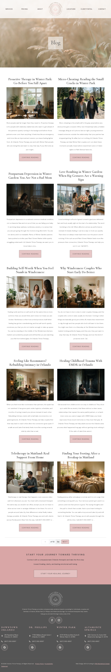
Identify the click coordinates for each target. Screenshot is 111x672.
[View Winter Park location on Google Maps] (60, 647)
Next (65, 542)
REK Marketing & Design (102, 664)
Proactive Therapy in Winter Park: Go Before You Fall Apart (30, 81)
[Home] (55, 9)
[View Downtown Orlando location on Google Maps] (4, 647)
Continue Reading (30, 157)
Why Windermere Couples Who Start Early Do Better (81, 270)
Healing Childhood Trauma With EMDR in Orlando (81, 363)
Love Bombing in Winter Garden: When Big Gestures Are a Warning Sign (81, 176)
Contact (102, 9)
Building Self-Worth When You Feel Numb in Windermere (30, 270)
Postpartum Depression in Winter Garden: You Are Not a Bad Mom (30, 176)
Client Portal (86, 9)
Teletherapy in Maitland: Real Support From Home (30, 455)
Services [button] (9, 9)
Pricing (24, 9)
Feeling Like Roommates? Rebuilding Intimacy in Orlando (30, 363)
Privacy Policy (39, 664)
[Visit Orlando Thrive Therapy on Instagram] (59, 620)
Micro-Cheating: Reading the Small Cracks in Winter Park (81, 81)
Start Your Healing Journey (55, 573)
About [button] (40, 9)
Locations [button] (71, 9)
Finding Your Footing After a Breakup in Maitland (81, 455)
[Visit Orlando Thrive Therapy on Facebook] (52, 620)
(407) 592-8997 (10, 641)
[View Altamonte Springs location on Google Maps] (88, 647)
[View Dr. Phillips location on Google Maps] (32, 647)
